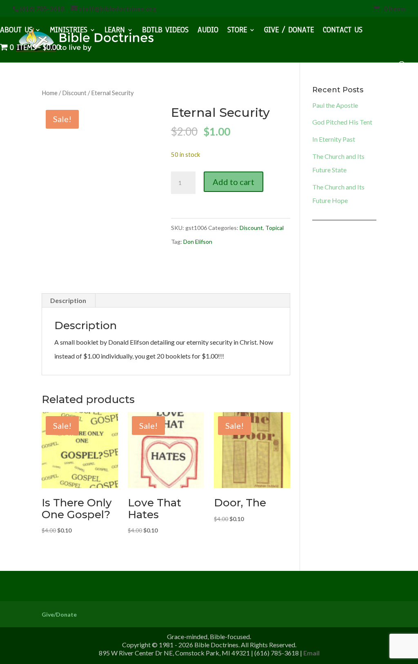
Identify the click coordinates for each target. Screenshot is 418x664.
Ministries (68, 31)
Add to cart (233, 182)
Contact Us (342, 31)
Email (311, 653)
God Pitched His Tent (342, 122)
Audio (208, 31)
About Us (16, 31)
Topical (274, 227)
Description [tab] (68, 300)
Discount (74, 92)
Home (50, 92)
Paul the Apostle (335, 105)
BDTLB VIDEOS (165, 31)
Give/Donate (59, 614)
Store (237, 31)
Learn (114, 31)
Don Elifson (197, 241)
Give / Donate (289, 31)
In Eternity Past (333, 139)
